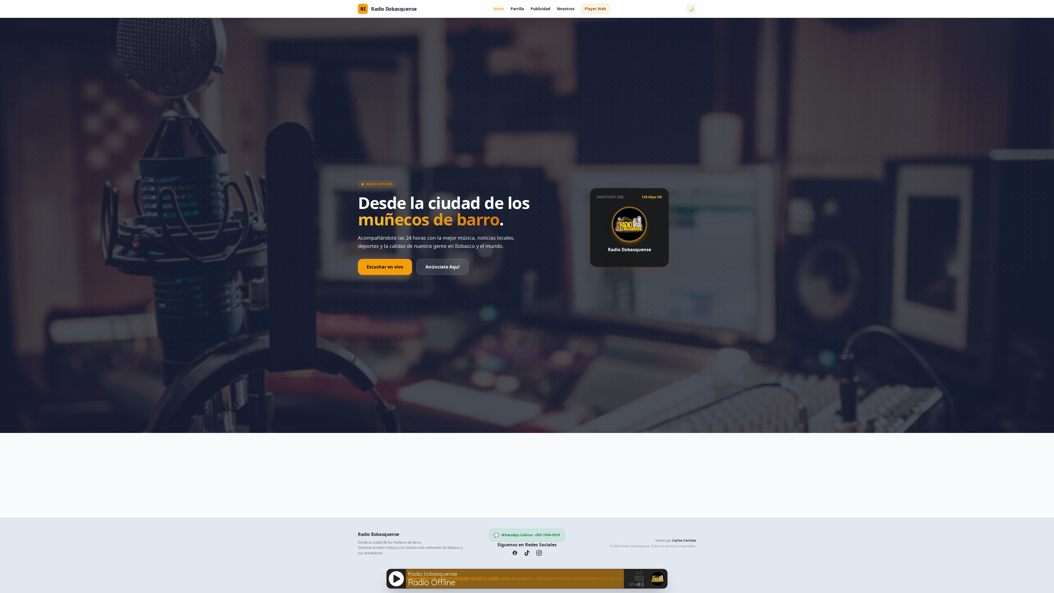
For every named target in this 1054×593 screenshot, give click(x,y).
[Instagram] (539, 553)
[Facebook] (515, 553)
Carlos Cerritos (684, 540)
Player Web (595, 8)
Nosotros (565, 8)
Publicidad (540, 8)
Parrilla (517, 8)
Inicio (499, 8)
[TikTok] (527, 553)
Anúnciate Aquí (442, 267)
